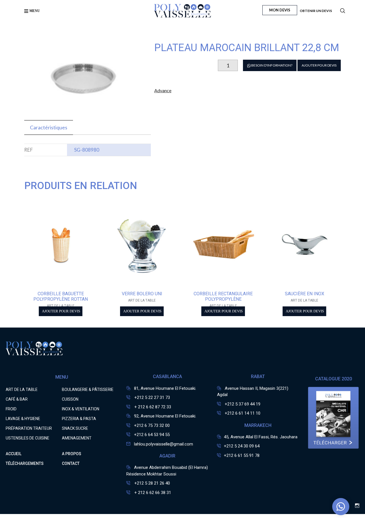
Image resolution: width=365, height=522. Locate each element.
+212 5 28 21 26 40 (151, 483)
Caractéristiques (48, 127)
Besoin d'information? (271, 65)
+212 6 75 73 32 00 (152, 425)
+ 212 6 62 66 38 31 (152, 492)
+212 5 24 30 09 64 (241, 446)
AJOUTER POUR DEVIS (319, 65)
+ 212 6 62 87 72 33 (152, 406)
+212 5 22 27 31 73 (151, 397)
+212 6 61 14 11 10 (242, 413)
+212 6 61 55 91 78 (241, 455)
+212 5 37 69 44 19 (242, 404)
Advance (162, 90)
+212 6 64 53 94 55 (152, 434)
